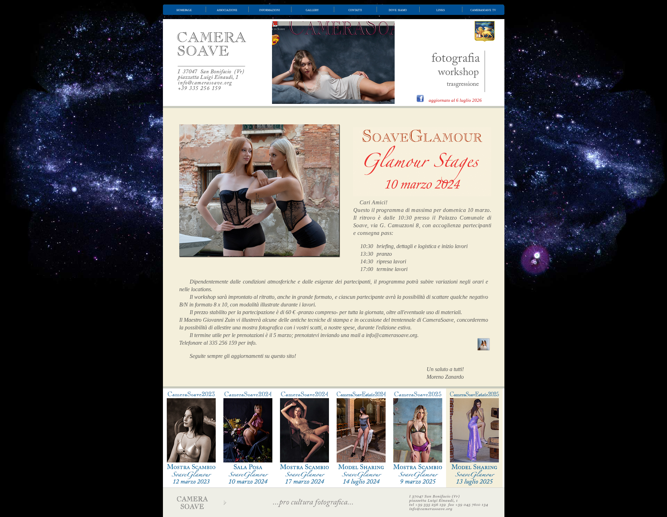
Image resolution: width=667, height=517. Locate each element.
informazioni (269, 9)
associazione (227, 9)
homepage (184, 9)
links (440, 9)
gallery (312, 9)
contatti (355, 9)
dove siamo (398, 9)
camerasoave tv (483, 9)
